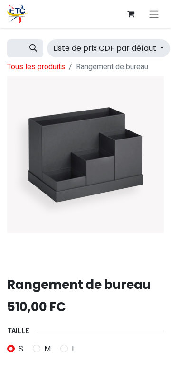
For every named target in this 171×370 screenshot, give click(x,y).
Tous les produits (36, 66)
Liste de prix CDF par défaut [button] (105, 48)
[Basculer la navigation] (154, 14)
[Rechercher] (33, 48)
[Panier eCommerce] (130, 13)
